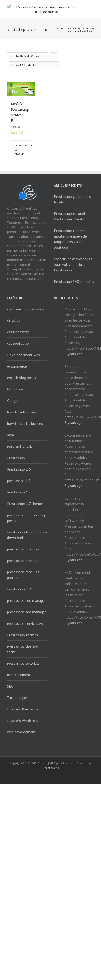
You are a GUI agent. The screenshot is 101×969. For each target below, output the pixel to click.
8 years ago (74, 353)
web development (21, 732)
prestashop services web (26, 623)
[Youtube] (50, 776)
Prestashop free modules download (27, 535)
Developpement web (23, 354)
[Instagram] (58, 776)
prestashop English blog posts (26, 518)
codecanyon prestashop (25, 309)
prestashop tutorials (23, 663)
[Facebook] (28, 776)
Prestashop (16, 457)
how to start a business (25, 423)
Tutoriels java (18, 697)
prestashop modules (23, 549)
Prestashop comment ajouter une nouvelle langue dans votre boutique (71, 239)
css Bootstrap (18, 332)
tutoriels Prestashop (23, 709)
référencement (19, 674)
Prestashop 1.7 (19, 492)
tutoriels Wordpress (22, 720)
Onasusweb (50, 768)
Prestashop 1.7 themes (25, 503)
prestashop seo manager (26, 600)
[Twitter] (43, 776)
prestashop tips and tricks (22, 649)
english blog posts (21, 377)
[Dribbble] (73, 776)
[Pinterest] (65, 776)
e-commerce (17, 366)
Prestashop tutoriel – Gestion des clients (71, 216)
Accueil (60, 28)
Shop (69, 28)
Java (10, 435)
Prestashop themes (22, 634)
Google (13, 400)
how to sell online (21, 412)
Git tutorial (16, 389)
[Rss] (35, 776)
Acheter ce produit (18, 150)
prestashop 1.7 (19, 480)
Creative (13, 320)
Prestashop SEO (19, 589)
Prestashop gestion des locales (72, 199)
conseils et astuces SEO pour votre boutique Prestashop (73, 264)
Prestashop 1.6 (19, 469)
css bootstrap (18, 343)
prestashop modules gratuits (23, 575)
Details (28, 145)
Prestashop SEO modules (74, 281)
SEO (10, 686)
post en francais (19, 446)
